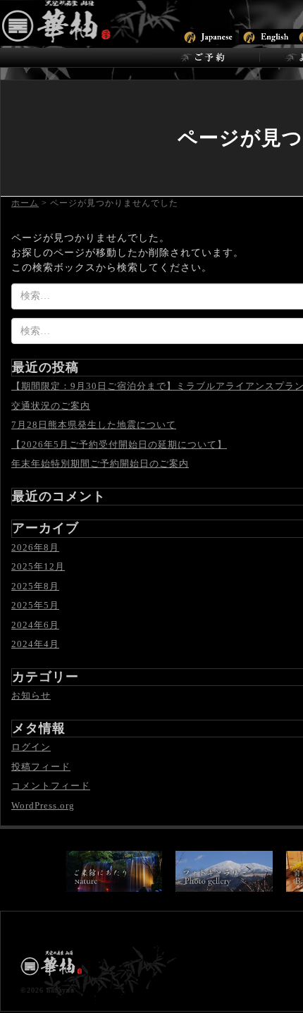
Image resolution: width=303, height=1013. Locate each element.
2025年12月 (38, 566)
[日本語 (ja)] (207, 35)
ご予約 (206, 58)
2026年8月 (35, 547)
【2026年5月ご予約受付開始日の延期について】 (119, 444)
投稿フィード (40, 766)
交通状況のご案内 (50, 405)
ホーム (25, 203)
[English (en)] (267, 35)
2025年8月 (35, 586)
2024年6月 (35, 625)
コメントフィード (50, 785)
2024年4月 (35, 644)
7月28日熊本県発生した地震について (93, 424)
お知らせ (31, 695)
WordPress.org (43, 805)
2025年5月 (35, 605)
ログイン (31, 747)
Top (290, 1000)
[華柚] (95, 21)
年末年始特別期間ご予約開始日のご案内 (100, 463)
